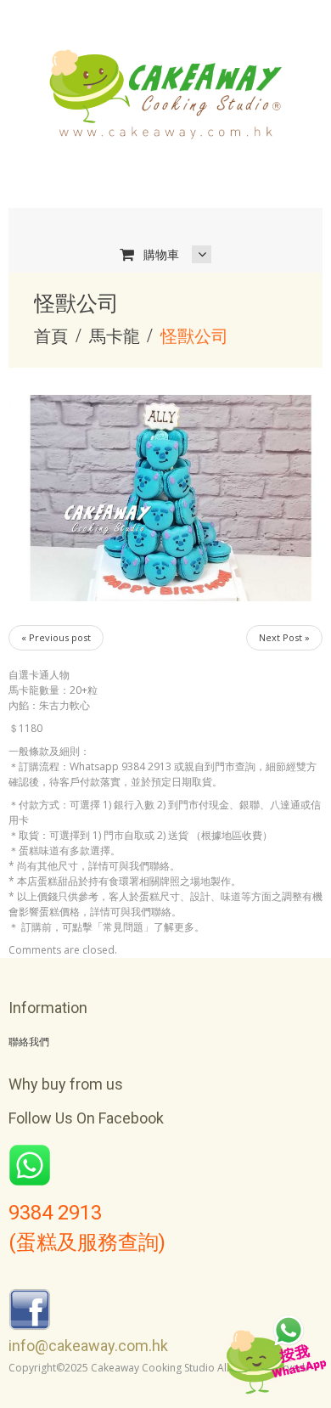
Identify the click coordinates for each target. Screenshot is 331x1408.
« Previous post (56, 637)
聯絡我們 (28, 1042)
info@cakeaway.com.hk (88, 1345)
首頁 (51, 335)
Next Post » (284, 637)
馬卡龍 (114, 335)
